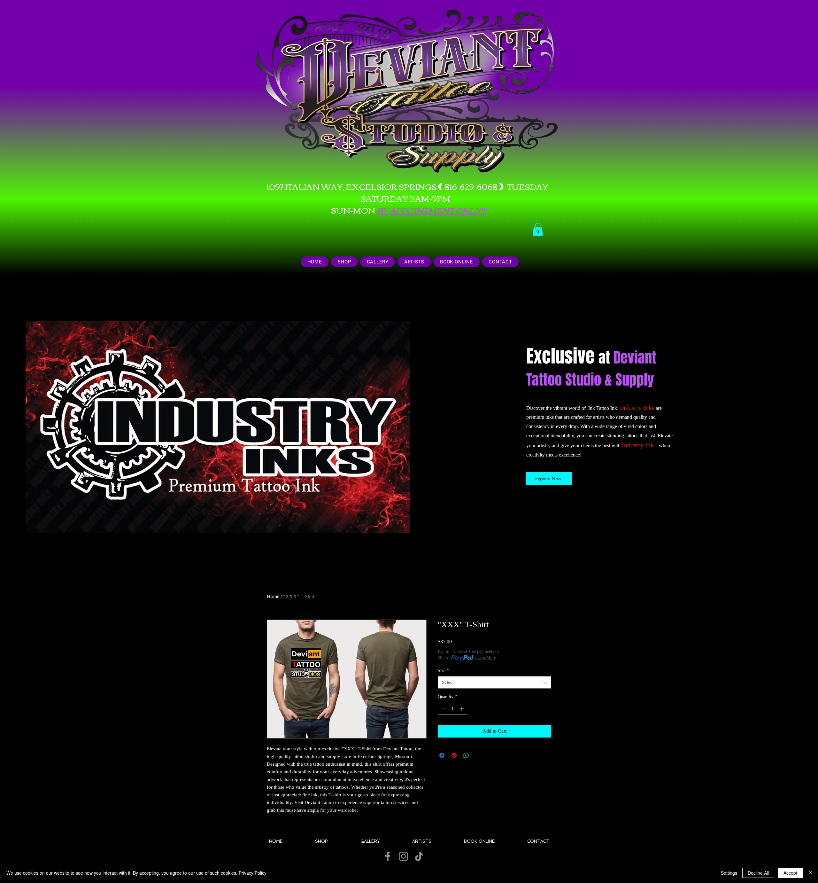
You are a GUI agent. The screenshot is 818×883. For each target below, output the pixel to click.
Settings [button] (729, 873)
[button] (537, 229)
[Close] (810, 873)
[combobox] (494, 682)
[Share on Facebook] (442, 755)
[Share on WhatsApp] (466, 755)
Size (443, 670)
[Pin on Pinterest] (454, 755)
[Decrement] (443, 708)
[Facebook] (388, 856)
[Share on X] (478, 755)
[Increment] (462, 708)
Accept (790, 873)
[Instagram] (403, 856)
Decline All (758, 873)
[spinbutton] (452, 708)
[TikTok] (419, 856)
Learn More (485, 657)
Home (273, 596)
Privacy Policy (252, 873)
